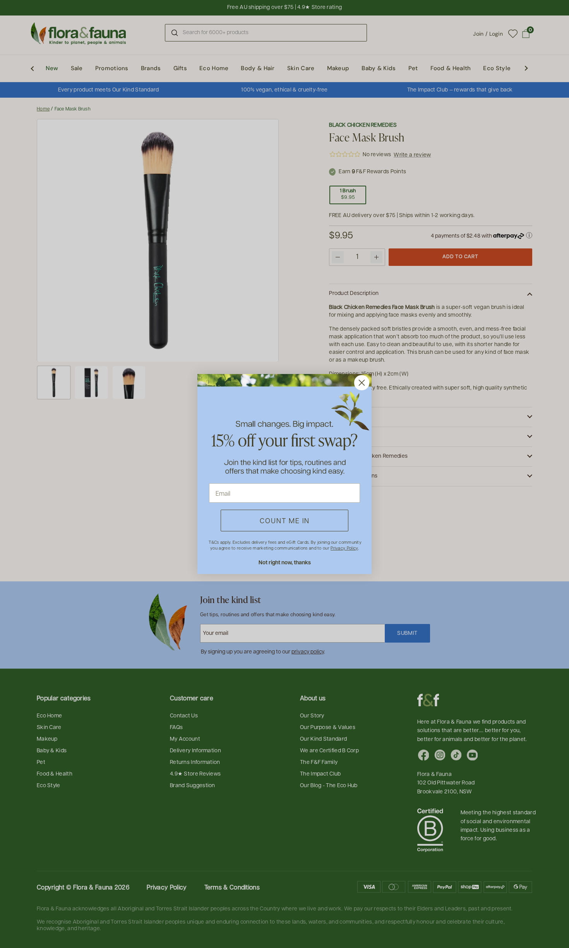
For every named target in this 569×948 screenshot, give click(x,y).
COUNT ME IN (285, 520)
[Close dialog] (361, 383)
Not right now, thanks (285, 562)
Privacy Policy (344, 548)
